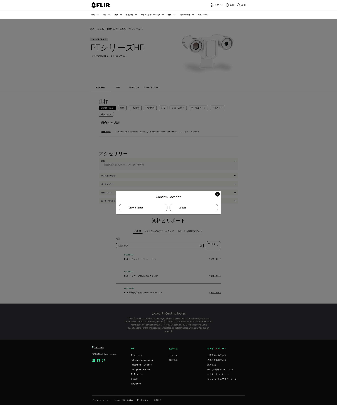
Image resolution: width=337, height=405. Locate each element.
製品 (93, 15)
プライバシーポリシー (101, 400)
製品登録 (211, 365)
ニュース (173, 355)
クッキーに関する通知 (123, 400)
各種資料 (129, 15)
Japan (182, 207)
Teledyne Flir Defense (141, 365)
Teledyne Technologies (142, 360)
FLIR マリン (137, 374)
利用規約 (157, 400)
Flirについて (137, 355)
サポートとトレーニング (150, 15)
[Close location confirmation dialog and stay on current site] (217, 194)
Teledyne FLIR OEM (140, 369)
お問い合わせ (185, 15)
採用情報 (173, 360)
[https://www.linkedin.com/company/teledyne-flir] (93, 360)
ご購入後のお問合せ (216, 360)
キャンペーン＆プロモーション (222, 379)
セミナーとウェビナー (217, 374)
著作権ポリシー (143, 400)
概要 (170, 15)
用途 (104, 15)
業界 (116, 15)
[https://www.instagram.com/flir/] (103, 360)
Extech (134, 379)
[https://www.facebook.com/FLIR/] (98, 360)
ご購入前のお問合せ (216, 355)
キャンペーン (203, 15)
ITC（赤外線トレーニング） (220, 369)
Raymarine (136, 384)
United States (135, 207)
